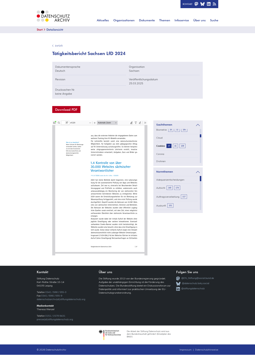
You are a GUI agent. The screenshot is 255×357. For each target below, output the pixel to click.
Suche (214, 20)
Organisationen (124, 20)
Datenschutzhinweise (206, 349)
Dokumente (147, 20)
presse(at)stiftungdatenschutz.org (55, 319)
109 (182, 146)
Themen (164, 20)
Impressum (186, 349)
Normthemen (164, 171)
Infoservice (182, 20)
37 (169, 146)
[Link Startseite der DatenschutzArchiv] (53, 18)
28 (171, 130)
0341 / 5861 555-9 (51, 295)
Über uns (199, 20)
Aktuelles (103, 20)
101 (170, 205)
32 (177, 130)
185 (184, 130)
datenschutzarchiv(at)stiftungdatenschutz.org (61, 299)
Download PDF (66, 109)
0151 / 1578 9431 (55, 315)
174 (177, 188)
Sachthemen (164, 124)
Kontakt (187, 4)
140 (169, 188)
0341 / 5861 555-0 (55, 292)
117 (183, 197)
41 (175, 146)
